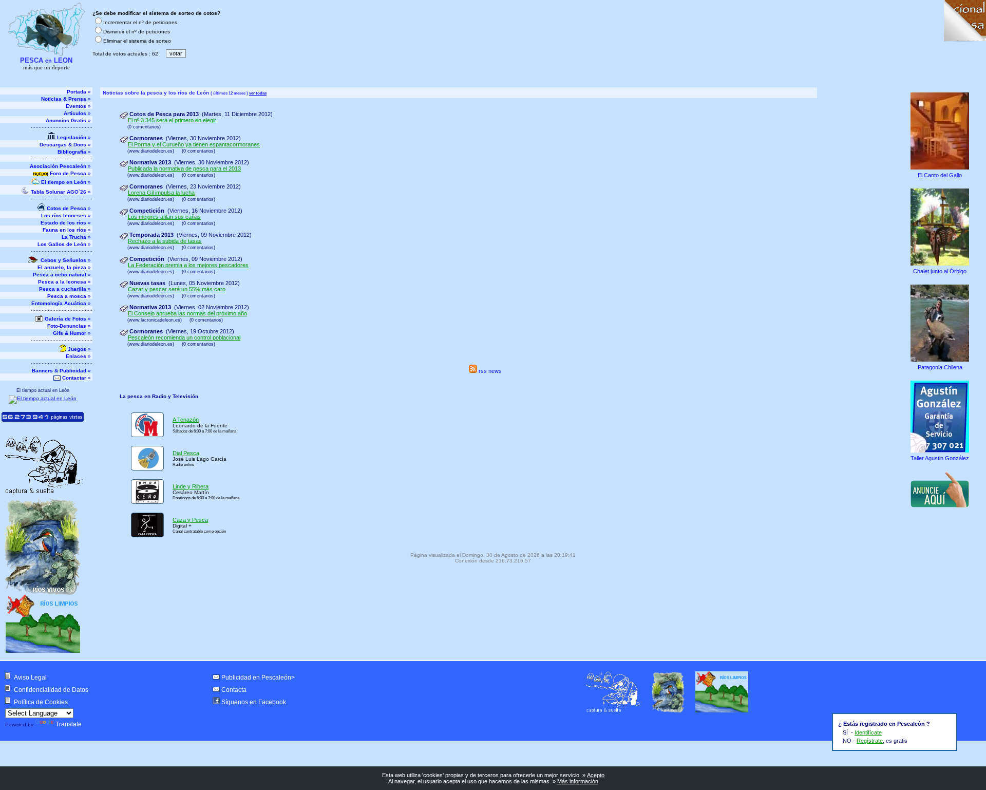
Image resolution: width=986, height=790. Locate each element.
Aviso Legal (30, 677)
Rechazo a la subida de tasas (165, 241)
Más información (577, 781)
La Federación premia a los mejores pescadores (188, 265)
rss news (489, 371)
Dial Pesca (186, 453)
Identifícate (868, 732)
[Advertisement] (941, 579)
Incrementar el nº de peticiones (140, 22)
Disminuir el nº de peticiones (136, 31)
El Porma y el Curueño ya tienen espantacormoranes (194, 144)
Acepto (595, 775)
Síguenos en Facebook (253, 702)
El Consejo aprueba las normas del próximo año (187, 313)
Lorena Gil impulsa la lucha (161, 193)
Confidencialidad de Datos (51, 689)
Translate (68, 724)
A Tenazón (186, 420)
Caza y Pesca (190, 520)
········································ (61, 127)
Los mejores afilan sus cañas (164, 217)
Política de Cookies (41, 702)
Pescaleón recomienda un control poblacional (184, 337)
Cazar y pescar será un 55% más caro (176, 289)
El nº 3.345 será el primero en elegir (172, 120)
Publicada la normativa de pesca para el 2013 (184, 168)
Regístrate (870, 741)
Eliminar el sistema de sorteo (137, 41)
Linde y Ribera (190, 486)
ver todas (258, 93)
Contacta (233, 689)
